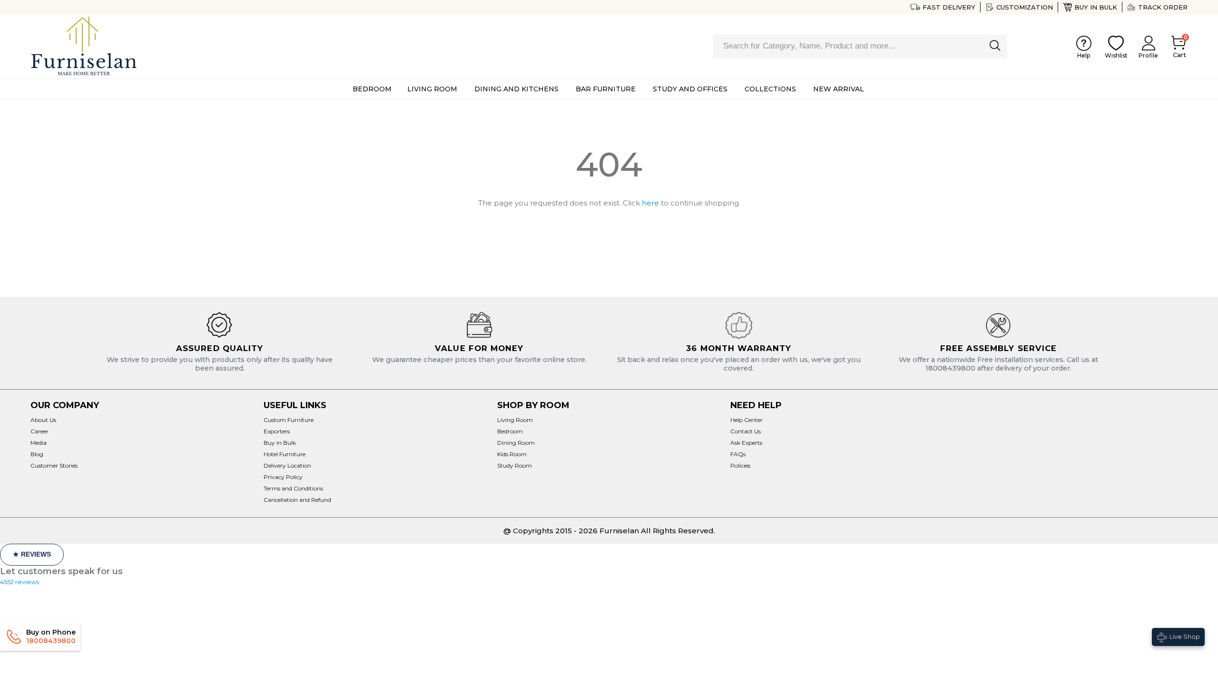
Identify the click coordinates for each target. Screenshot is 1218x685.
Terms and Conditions (293, 488)
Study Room (514, 465)
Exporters (277, 431)
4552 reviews (19, 582)
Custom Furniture (289, 419)
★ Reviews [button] (32, 554)
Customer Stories (54, 465)
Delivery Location (287, 465)
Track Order (1163, 7)
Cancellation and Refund (297, 499)
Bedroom (510, 431)
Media (38, 442)
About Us (43, 419)
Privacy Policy (283, 476)
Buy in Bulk (1095, 7)
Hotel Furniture (284, 454)
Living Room (515, 419)
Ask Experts (746, 442)
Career (39, 431)
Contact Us (745, 431)
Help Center (746, 419)
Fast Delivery (949, 7)
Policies (740, 465)
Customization (1024, 7)
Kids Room (512, 454)
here (650, 202)
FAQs (738, 454)
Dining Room (516, 442)
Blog (36, 454)
